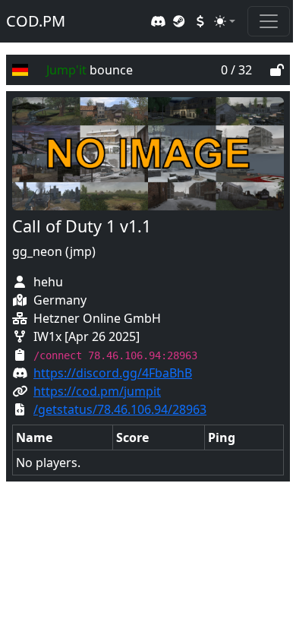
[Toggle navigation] (268, 21)
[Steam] (179, 21)
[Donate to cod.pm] (200, 21)
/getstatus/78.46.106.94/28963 (119, 409)
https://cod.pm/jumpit (97, 391)
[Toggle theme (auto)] (224, 21)
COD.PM (35, 21)
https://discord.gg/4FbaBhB (112, 373)
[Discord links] (157, 21)
